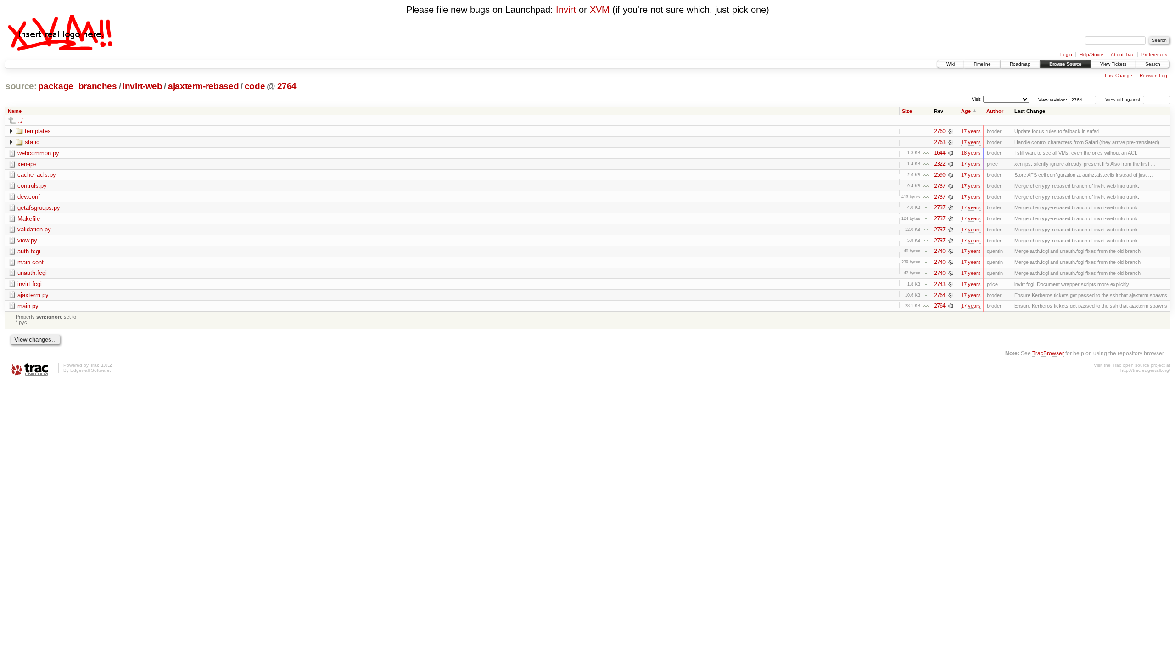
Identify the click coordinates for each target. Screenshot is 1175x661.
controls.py (32, 185)
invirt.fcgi (29, 283)
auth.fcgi (28, 251)
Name (15, 111)
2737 (939, 186)
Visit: (977, 98)
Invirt (566, 10)
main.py (28, 305)
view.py (27, 240)
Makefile (28, 218)
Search (1152, 64)
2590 (939, 175)
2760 (939, 131)
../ (20, 120)
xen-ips (27, 164)
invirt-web (142, 86)
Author (994, 111)
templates (38, 131)
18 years (971, 153)
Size (907, 111)
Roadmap (1020, 64)
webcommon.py (38, 153)
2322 (939, 164)
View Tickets (1113, 64)
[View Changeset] (950, 131)
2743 (939, 284)
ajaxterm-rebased (203, 86)
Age (966, 111)
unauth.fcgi (32, 272)
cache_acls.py (36, 174)
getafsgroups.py (38, 207)
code (255, 86)
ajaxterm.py (33, 294)
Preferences (1154, 54)
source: (21, 86)
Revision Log (1153, 75)
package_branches (77, 86)
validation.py (34, 229)
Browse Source (1065, 64)
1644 (939, 153)
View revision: (1052, 99)
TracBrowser (1048, 353)
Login (1066, 54)
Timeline (982, 64)
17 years (971, 131)
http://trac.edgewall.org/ (1145, 370)
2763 (939, 142)
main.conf (30, 262)
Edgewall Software (90, 370)
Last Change (1118, 75)
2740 (939, 251)
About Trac (1122, 54)
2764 (287, 86)
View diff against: (1124, 99)
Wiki (950, 64)
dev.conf (28, 196)
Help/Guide (1091, 54)
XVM (600, 10)
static (32, 142)
